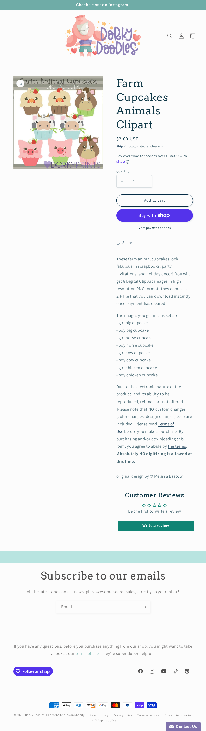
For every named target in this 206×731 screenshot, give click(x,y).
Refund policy (99, 715)
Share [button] (127, 242)
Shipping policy (105, 720)
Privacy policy (122, 715)
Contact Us (185, 726)
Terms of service (148, 715)
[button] (11, 36)
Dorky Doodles (35, 715)
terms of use (87, 653)
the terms (177, 446)
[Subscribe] (144, 607)
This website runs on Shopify (65, 715)
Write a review (155, 525)
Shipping (123, 146)
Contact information (178, 715)
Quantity (122, 171)
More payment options (154, 228)
